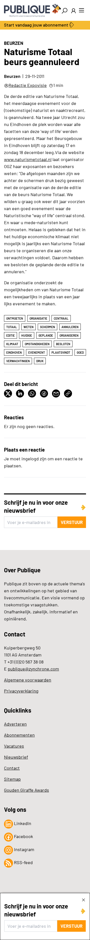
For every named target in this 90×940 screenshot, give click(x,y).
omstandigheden (37, 344)
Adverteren (15, 724)
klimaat (12, 344)
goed (80, 352)
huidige (26, 335)
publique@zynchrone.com (33, 669)
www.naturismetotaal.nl (28, 159)
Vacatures (14, 746)
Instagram (23, 849)
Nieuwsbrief (16, 757)
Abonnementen (19, 735)
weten (29, 327)
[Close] (83, 899)
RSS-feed (23, 862)
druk (40, 361)
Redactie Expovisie (27, 85)
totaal (11, 327)
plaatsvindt (61, 352)
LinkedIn (22, 823)
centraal (61, 318)
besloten (63, 344)
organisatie (38, 318)
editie (10, 335)
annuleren (70, 327)
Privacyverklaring (21, 691)
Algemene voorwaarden (27, 680)
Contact (12, 768)
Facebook (23, 836)
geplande (45, 335)
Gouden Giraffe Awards (26, 790)
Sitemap (12, 779)
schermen (47, 327)
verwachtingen (18, 361)
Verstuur (71, 926)
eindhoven (14, 352)
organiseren (69, 335)
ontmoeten (14, 318)
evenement (36, 352)
